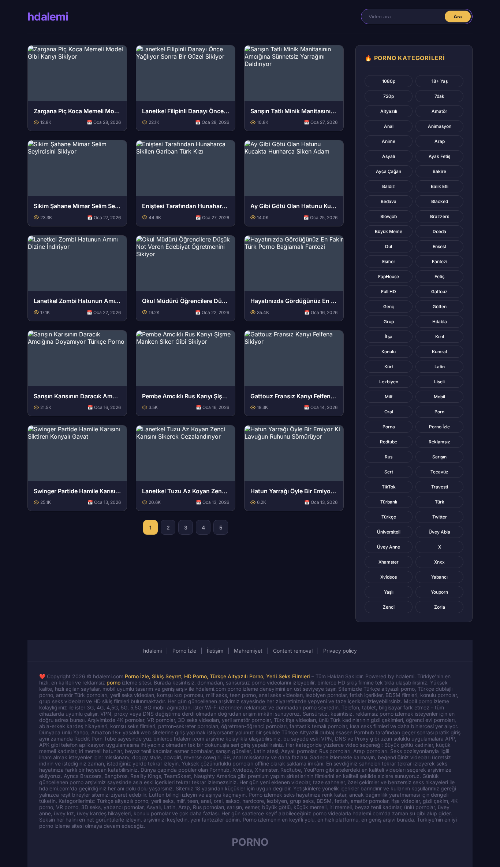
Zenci (389, 607)
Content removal (293, 651)
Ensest (439, 246)
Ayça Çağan (388, 171)
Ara (458, 16)
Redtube (388, 441)
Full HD (388, 291)
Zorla (439, 607)
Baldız (388, 186)
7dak (439, 96)
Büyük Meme (388, 231)
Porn (439, 411)
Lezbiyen (388, 381)
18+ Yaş (440, 81)
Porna (389, 426)
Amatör (439, 111)
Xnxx (439, 562)
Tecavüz (439, 472)
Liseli (439, 381)
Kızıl (439, 336)
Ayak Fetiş (439, 156)
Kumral (439, 351)
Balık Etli (439, 186)
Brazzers (439, 216)
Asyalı (388, 156)
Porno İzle (439, 426)
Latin (439, 366)
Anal (388, 126)
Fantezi (439, 261)
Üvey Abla (439, 532)
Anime (388, 141)
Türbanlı (388, 502)
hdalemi (47, 16)
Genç (388, 306)
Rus (388, 457)
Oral (388, 411)
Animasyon (439, 126)
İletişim (215, 651)
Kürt (388, 366)
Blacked (439, 201)
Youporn (439, 592)
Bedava (388, 201)
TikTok (389, 487)
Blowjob (388, 216)
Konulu (388, 351)
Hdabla (439, 321)
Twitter (439, 517)
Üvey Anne (388, 547)
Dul (388, 246)
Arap (439, 141)
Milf (389, 396)
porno (113, 682)
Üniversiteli (388, 532)
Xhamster (388, 562)
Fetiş (439, 276)
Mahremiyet (248, 651)
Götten (440, 306)
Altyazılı (388, 111)
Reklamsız (439, 441)
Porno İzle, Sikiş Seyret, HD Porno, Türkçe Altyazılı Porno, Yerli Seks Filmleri (217, 676)
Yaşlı (388, 592)
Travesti (439, 487)
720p (388, 96)
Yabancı (439, 577)
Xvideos (388, 577)
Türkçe (388, 517)
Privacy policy (340, 651)
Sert (388, 472)
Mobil (439, 396)
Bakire (439, 171)
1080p (388, 81)
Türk (439, 502)
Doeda (439, 231)
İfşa (388, 336)
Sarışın (439, 457)
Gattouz (439, 291)
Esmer (388, 261)
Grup (389, 321)
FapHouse (388, 276)
